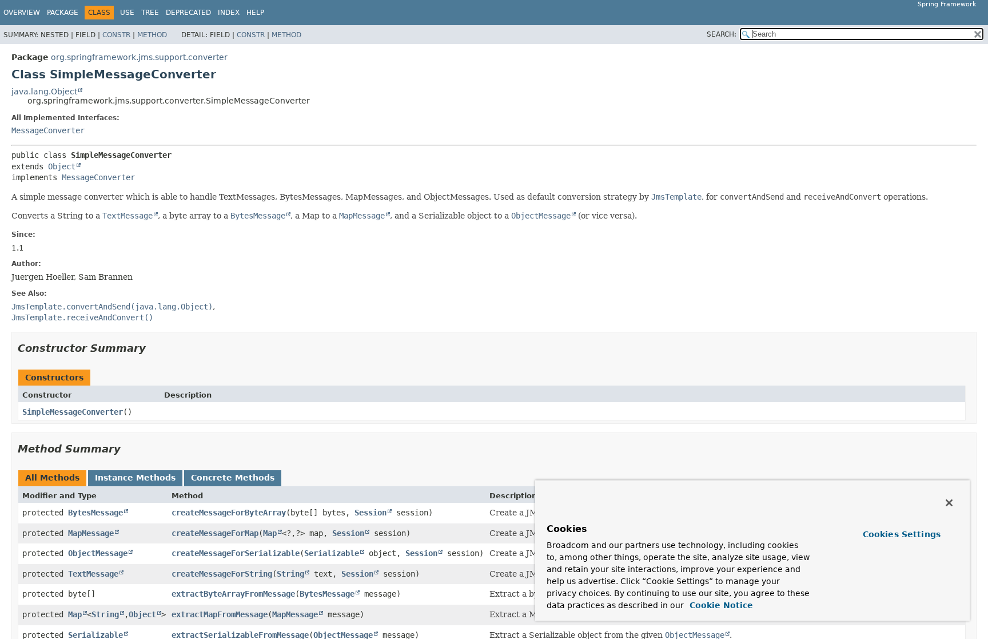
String (290, 573)
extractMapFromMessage (220, 614)
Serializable (331, 553)
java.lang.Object (44, 91)
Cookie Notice (720, 605)
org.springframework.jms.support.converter (139, 57)
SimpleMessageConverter (72, 411)
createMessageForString (222, 573)
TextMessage (93, 573)
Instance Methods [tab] (135, 477)
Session (370, 512)
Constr (116, 35)
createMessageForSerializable (236, 553)
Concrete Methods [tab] (232, 477)
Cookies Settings (902, 534)
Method (152, 35)
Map (270, 533)
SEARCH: (721, 34)
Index (229, 13)
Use (127, 13)
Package (62, 13)
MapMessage (91, 533)
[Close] (949, 502)
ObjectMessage (98, 553)
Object (61, 166)
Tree (150, 13)
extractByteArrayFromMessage (233, 593)
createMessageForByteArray (229, 512)
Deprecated (188, 13)
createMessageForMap (215, 533)
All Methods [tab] (52, 477)
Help (255, 13)
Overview (21, 13)
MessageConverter (48, 130)
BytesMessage (95, 512)
